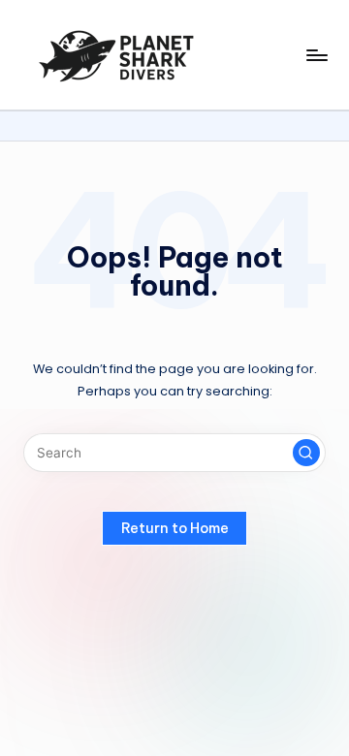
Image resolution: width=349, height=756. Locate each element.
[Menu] (316, 54)
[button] (306, 452)
